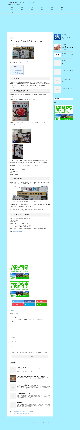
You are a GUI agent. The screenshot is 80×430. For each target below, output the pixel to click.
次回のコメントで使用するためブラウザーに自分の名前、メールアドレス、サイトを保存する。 (30, 353)
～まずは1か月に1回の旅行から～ (40, 424)
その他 (12, 12)
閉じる (18, 66)
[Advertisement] (40, 23)
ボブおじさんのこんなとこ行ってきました (21, 2)
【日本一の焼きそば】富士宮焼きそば (21, 413)
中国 (22, 9)
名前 (13, 337)
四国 (32, 9)
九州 (42, 9)
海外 (62, 9)
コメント (14, 321)
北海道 (12, 7)
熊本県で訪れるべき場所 (67, 54)
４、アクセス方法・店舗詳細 (17, 73)
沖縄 (52, 9)
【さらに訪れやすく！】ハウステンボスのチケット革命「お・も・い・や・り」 (67, 38)
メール (14, 341)
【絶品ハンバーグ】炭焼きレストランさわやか (27, 385)
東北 (22, 7)
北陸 (52, 7)
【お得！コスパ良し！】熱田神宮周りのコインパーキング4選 (31, 376)
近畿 (62, 7)
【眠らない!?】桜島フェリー (23, 367)
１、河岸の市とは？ (15, 68)
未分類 (12, 310)
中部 (42, 7)
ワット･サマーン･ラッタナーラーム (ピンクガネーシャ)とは (67, 48)
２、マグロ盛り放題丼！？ (16, 70)
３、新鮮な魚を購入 (15, 72)
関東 (32, 7)
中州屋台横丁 (20, 402)
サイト (13, 346)
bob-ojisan (16, 313)
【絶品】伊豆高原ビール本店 (23, 393)
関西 (12, 9)
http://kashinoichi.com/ (17, 231)
